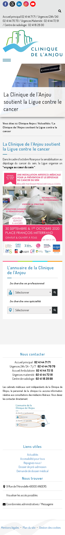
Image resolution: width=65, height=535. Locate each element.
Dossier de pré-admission (32, 467)
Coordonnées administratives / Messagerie (29, 504)
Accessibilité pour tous (32, 459)
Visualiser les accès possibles (22, 495)
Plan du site (29, 527)
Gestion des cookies (50, 527)
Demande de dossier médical (32, 471)
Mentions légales (10, 527)
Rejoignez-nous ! (32, 463)
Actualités (32, 454)
